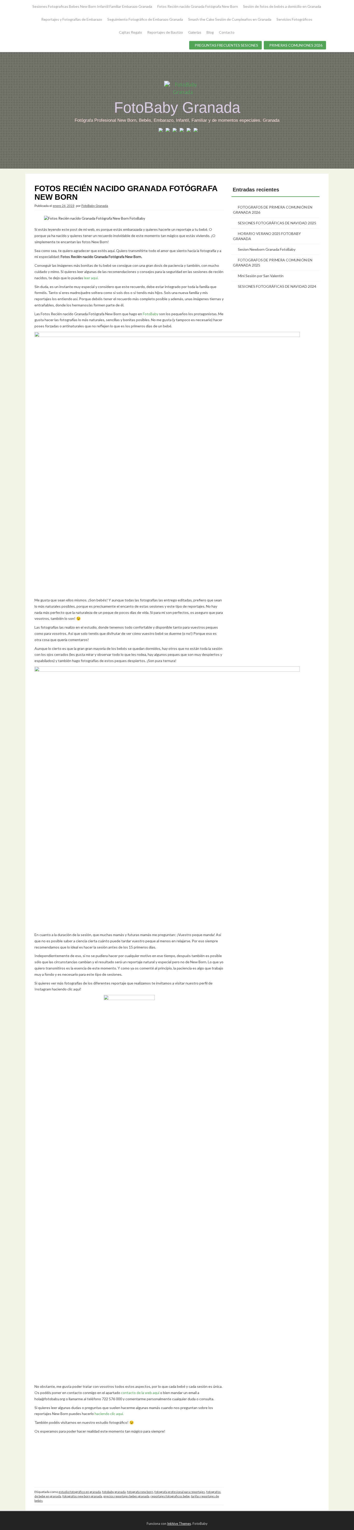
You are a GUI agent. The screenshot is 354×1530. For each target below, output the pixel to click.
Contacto (227, 32)
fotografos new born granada (82, 1496)
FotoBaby (150, 314)
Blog (210, 32)
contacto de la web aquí (140, 1392)
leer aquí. (90, 278)
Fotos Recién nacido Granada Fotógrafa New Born (197, 6)
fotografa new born (140, 1492)
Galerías (194, 32)
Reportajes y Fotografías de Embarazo (71, 19)
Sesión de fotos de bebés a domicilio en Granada (282, 6)
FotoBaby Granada (177, 107)
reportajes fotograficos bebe (170, 1496)
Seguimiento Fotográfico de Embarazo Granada (145, 19)
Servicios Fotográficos (294, 19)
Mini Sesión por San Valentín (261, 276)
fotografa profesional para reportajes (179, 1492)
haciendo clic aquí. (109, 1413)
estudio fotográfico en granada (80, 1492)
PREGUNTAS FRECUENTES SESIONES (226, 45)
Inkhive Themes (179, 1523)
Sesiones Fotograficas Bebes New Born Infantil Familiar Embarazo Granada (92, 6)
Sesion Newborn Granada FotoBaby (266, 249)
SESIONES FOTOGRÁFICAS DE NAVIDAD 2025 (277, 223)
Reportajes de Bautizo (165, 32)
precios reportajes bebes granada (126, 1496)
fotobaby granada (114, 1492)
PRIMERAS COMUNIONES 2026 (295, 45)
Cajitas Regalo (130, 32)
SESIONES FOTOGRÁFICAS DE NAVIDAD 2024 (277, 286)
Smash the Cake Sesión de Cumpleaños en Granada (229, 19)
